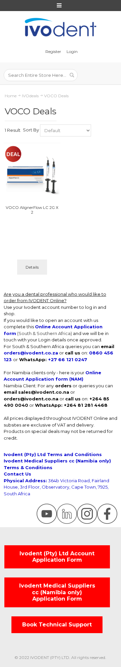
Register (53, 51)
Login (72, 51)
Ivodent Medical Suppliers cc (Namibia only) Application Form (57, 592)
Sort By (31, 129)
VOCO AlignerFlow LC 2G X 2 (32, 210)
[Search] (72, 75)
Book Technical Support (57, 624)
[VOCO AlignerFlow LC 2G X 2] (32, 173)
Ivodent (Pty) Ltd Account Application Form (56, 556)
